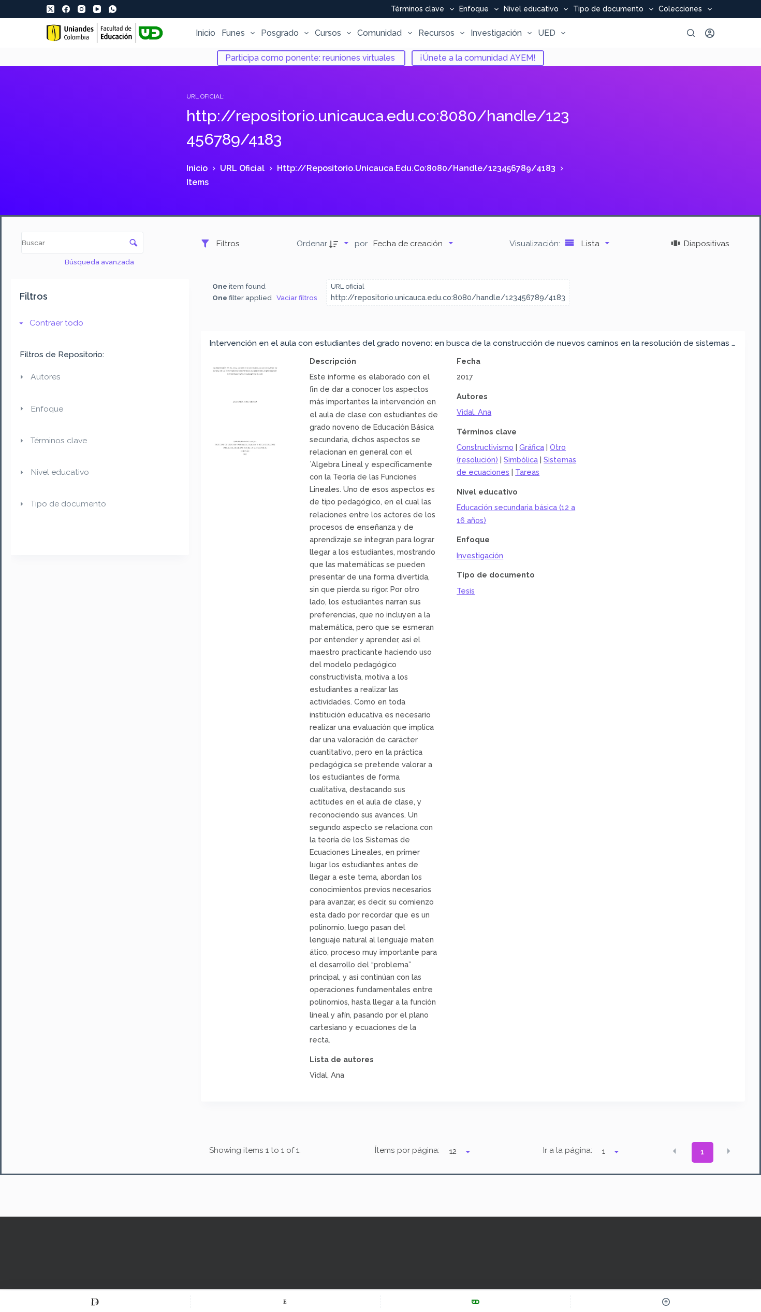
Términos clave (417, 9)
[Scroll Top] (666, 1301)
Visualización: (535, 243)
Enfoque (474, 9)
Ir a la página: (567, 1150)
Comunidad (379, 33)
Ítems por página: (407, 1150)
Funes (233, 33)
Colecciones (680, 9)
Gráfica (531, 447)
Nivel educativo (531, 9)
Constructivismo (485, 447)
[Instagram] (81, 9)
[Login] (709, 33)
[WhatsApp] (112, 9)
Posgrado (280, 33)
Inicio (205, 33)
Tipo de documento (608, 9)
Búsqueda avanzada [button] (100, 262)
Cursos (328, 33)
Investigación (496, 33)
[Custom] (95, 1301)
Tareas (527, 472)
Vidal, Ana (474, 411)
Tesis (466, 590)
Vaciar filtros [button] (296, 297)
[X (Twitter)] (50, 9)
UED (546, 33)
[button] (674, 1151)
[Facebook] (66, 9)
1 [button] (702, 1152)
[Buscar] (691, 33)
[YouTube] (97, 9)
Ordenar (312, 243)
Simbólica (521, 459)
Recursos (436, 33)
